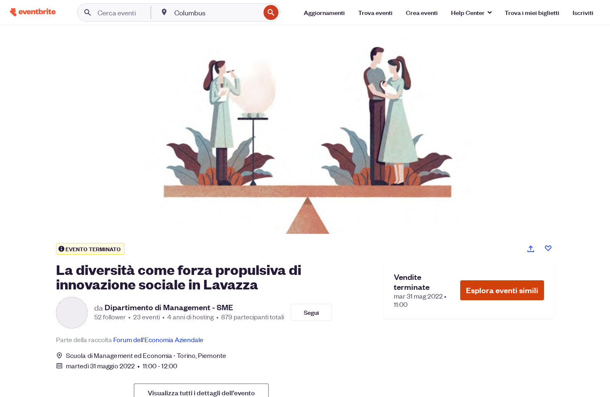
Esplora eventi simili (502, 290)
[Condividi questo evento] (530, 248)
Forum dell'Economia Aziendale (158, 339)
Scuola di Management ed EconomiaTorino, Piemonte (146, 355)
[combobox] (216, 12)
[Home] (33, 12)
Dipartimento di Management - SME (169, 307)
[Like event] (548, 248)
